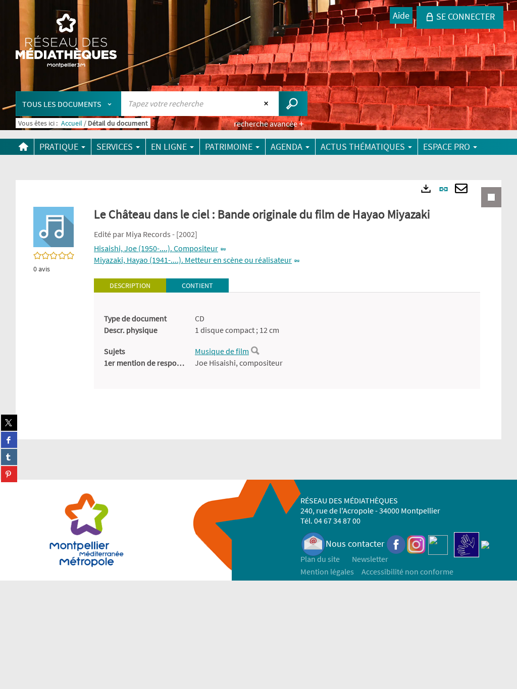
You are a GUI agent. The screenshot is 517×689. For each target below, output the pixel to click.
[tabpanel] (287, 341)
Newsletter (370, 559)
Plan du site (320, 559)
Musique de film (222, 351)
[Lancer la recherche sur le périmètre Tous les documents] (293, 103)
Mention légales (327, 571)
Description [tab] (130, 285)
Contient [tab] (197, 285)
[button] (53, 226)
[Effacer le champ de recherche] (267, 103)
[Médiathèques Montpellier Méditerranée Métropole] (66, 41)
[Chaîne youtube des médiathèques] (438, 543)
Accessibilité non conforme (407, 571)
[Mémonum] (485, 543)
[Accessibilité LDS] (466, 543)
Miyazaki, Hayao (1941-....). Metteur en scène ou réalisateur (193, 260)
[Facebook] (396, 543)
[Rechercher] (255, 351)
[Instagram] (416, 543)
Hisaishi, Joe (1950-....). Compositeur (156, 248)
